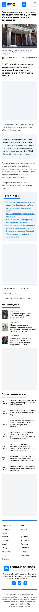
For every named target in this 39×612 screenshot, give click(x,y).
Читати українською (29, 58)
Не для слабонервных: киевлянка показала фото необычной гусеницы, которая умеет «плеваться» (23, 328)
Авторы (24, 529)
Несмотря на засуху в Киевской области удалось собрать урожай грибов (20, 234)
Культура (24, 552)
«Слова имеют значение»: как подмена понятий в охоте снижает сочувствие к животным (22, 424)
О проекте (6, 525)
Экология (5, 559)
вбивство (7, 293)
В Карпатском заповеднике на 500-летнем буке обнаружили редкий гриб (22, 468)
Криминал (25, 555)
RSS (22, 525)
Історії (4, 544)
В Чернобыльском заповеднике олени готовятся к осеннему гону (23, 413)
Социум (5, 548)
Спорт (4, 555)
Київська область (10, 288)
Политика (25, 548)
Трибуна (5, 540)
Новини (5, 537)
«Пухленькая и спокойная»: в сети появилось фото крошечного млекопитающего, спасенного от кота (22, 436)
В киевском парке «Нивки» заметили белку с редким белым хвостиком (21, 316)
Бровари (24, 288)
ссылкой (5, 127)
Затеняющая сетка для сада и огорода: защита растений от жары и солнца (23, 403)
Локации (5, 533)
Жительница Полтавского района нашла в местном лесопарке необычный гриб (21, 459)
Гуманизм (24, 544)
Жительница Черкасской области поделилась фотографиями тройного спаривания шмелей (21, 342)
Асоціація (25, 540)
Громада (24, 537)
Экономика (6, 552)
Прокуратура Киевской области (16, 298)
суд (15, 293)
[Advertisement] (19, 100)
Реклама (5, 529)
